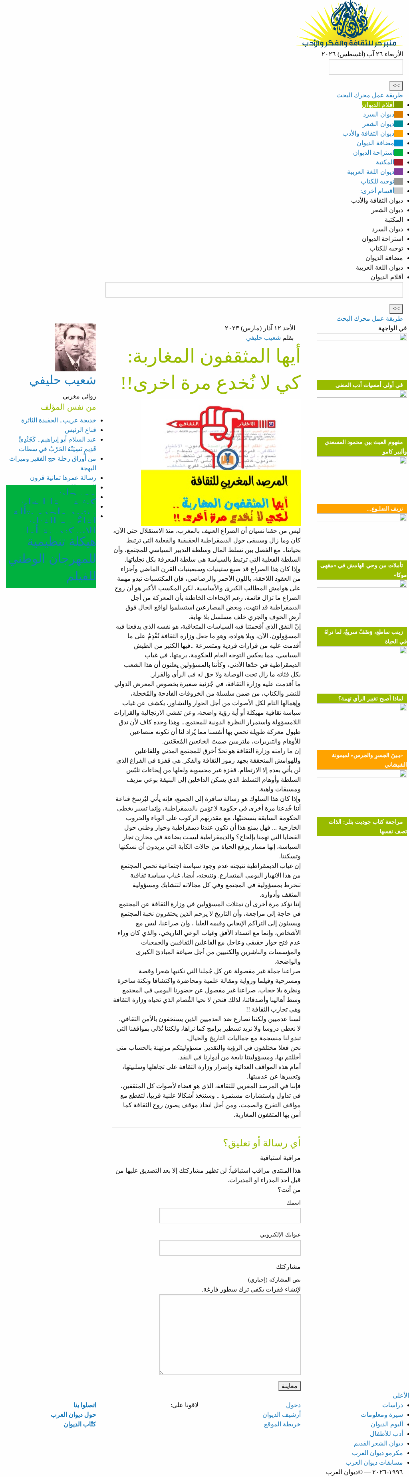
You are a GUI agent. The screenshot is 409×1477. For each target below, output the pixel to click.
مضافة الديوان (375, 143)
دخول (293, 1405)
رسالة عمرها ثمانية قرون (63, 477)
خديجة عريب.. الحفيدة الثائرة (58, 420)
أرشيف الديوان (281, 1414)
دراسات (392, 1405)
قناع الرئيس (80, 429)
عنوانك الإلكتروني (280, 1235)
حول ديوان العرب (73, 1414)
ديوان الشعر (378, 123)
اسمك (293, 1203)
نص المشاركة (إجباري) (274, 1280)
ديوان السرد (378, 114)
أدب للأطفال (386, 1433)
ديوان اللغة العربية (370, 171)
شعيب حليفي (263, 337)
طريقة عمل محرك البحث (369, 95)
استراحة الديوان (373, 152)
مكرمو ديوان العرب (377, 1452)
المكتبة (385, 162)
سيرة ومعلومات (382, 1414)
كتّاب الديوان (80, 1424)
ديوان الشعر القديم (378, 1443)
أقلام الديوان (378, 104)
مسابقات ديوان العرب (374, 1462)
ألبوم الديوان (387, 1424)
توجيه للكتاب (377, 181)
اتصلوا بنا (84, 1405)
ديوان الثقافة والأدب (368, 133)
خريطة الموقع (282, 1424)
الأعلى (401, 1395)
